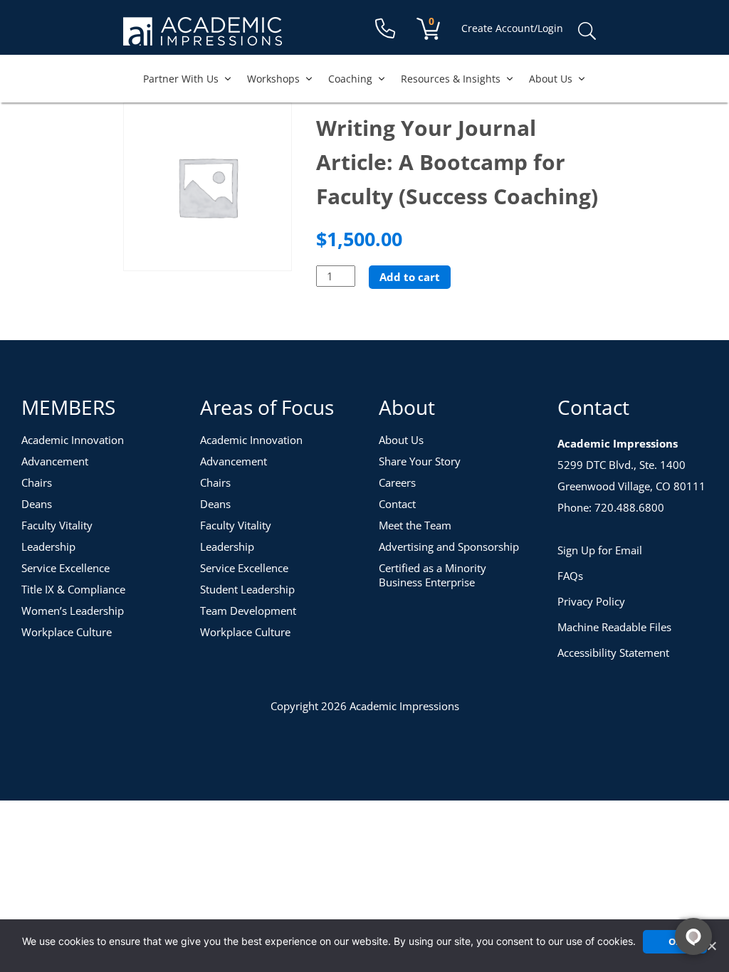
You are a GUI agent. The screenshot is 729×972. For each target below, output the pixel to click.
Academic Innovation (72, 440)
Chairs (36, 482)
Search (586, 31)
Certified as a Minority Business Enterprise (432, 575)
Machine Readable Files (614, 627)
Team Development (248, 610)
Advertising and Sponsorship (449, 546)
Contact (397, 504)
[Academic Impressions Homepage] (202, 37)
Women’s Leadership (72, 610)
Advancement (54, 461)
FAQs (570, 576)
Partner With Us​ (181, 78)
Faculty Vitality (57, 525)
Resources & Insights (450, 78)
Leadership (48, 546)
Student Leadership (247, 589)
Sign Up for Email (599, 550)
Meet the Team (415, 525)
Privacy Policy (591, 601)
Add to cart (409, 277)
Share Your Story (420, 461)
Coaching (350, 78)
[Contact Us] (385, 29)
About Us (550, 78)
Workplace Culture (66, 632)
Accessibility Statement (613, 652)
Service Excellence (65, 568)
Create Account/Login (512, 28)
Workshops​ (273, 78)
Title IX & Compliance (73, 589)
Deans (36, 504)
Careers (397, 482)
